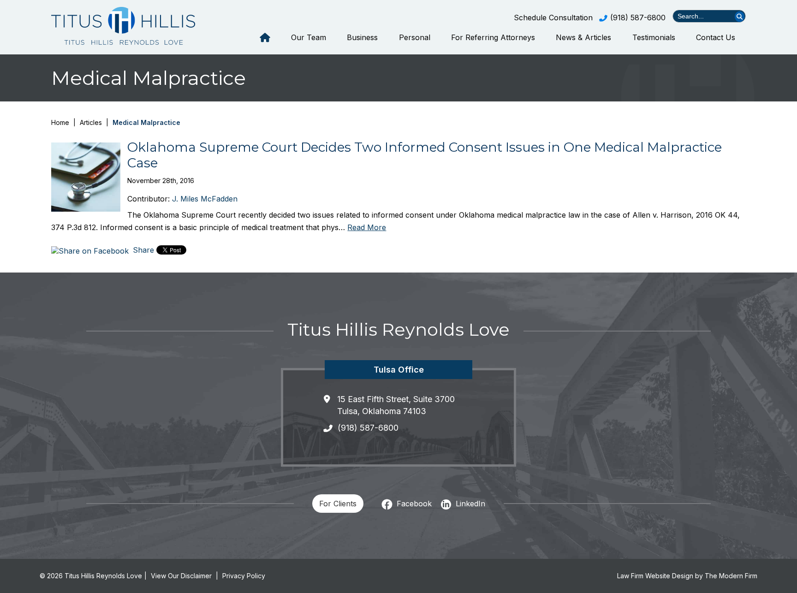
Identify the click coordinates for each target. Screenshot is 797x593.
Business (362, 37)
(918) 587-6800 (638, 17)
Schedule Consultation (553, 17)
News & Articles (583, 37)
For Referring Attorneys (493, 37)
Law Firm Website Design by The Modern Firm (687, 576)
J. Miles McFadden (205, 198)
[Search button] (739, 16)
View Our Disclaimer (181, 576)
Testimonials (653, 37)
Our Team (308, 37)
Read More (366, 227)
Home (265, 37)
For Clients (338, 503)
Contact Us (715, 37)
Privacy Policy (243, 576)
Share (142, 250)
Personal (414, 37)
